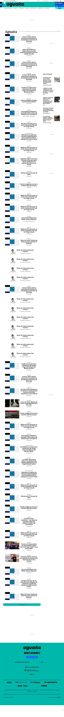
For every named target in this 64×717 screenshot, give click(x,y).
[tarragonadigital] (50, 683)
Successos (21, 8)
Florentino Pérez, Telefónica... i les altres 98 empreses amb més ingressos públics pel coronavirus (29, 521)
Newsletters (46, 0)
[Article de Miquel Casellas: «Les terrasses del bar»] (12, 102)
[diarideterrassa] (35, 683)
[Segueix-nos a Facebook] (25, 653)
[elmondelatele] (22, 686)
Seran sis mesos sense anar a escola (25, 250)
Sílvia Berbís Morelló (47, 85)
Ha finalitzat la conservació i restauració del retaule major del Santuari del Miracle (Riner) (29, 449)
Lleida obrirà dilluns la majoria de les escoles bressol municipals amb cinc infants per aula (29, 52)
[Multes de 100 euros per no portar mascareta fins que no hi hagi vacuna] (12, 149)
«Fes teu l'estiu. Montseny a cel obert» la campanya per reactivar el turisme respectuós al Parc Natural (29, 391)
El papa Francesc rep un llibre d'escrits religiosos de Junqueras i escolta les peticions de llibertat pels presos (28, 583)
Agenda (27, 8)
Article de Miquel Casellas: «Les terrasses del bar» (29, 101)
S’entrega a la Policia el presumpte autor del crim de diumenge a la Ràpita (48, 110)
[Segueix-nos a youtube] (34, 653)
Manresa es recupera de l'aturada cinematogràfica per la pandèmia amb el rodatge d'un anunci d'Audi (29, 137)
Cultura (29, 362)
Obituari (29, 494)
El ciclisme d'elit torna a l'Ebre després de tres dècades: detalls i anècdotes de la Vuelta (47, 80)
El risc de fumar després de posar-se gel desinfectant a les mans (28, 403)
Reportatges (33, 8)
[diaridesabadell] (21, 683)
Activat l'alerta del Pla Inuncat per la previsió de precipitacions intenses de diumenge (29, 39)
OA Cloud (59, 697)
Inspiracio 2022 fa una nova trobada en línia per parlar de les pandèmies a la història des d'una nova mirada (29, 161)
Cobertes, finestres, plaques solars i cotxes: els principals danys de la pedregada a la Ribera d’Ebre (48, 100)
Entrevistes (41, 8)
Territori (48, 8)
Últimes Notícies (8, 8)
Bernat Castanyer (46, 113)
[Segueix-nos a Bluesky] (39, 653)
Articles (53, 31)
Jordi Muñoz (22, 253)
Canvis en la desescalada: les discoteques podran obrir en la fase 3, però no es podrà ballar (29, 546)
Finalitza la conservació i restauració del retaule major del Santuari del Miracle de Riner (28, 90)
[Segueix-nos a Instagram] (30, 653)
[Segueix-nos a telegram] (32, 653)
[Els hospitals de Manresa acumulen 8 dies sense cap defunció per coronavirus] (12, 113)
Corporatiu (58, 31)
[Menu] (1, 8)
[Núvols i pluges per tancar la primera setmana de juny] (12, 185)
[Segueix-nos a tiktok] (37, 653)
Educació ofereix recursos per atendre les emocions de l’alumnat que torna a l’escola (29, 559)
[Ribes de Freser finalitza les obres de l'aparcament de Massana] (12, 242)
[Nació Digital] (12, 5)
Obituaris (29, 171)
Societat (15, 8)
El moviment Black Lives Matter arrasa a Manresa (28, 218)
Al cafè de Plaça (34, 31)
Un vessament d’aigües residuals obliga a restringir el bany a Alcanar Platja (48, 119)
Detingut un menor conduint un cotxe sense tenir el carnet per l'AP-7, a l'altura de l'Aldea (48, 91)
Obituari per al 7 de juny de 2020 (29, 173)
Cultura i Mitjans (29, 133)
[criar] (44, 686)
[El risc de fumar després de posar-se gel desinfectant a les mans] (12, 403)
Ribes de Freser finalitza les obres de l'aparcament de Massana (29, 242)
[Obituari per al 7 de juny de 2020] (12, 174)
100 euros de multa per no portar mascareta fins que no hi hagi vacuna (29, 125)
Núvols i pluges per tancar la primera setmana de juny (29, 184)
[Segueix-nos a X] (27, 653)
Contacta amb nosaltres (32, 657)
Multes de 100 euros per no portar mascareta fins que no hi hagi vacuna (29, 149)
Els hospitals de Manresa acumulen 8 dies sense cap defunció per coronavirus (29, 113)
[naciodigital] (9, 683)
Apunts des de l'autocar (44, 31)
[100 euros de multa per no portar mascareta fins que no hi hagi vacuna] (12, 125)
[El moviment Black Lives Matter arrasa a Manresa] (12, 219)
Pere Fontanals (26, 116)
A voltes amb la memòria (24, 31)
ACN (44, 94)
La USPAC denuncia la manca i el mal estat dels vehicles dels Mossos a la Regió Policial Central (29, 462)
